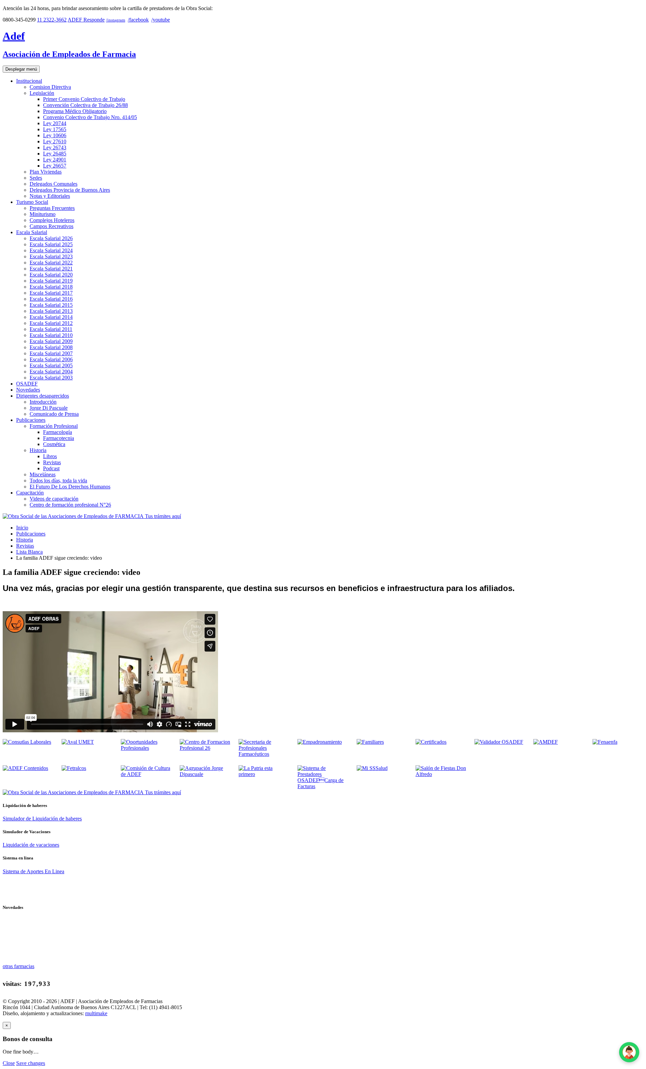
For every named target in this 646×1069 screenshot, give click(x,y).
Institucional (29, 81)
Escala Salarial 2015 (51, 305)
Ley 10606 (54, 135)
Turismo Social (32, 202)
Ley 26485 (54, 153)
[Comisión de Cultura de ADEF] (146, 774)
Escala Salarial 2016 (51, 299)
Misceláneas (43, 474)
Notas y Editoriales (50, 196)
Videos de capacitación (54, 499)
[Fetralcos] (74, 768)
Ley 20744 (54, 123)
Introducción (43, 402)
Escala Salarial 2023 (51, 256)
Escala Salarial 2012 (51, 323)
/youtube (160, 20)
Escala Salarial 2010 (51, 335)
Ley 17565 (54, 129)
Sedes (36, 178)
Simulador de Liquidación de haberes (42, 818)
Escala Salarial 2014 (51, 317)
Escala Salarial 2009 (51, 341)
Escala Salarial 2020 (51, 275)
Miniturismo (43, 214)
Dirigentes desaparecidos (42, 396)
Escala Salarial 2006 (51, 359)
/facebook (138, 20)
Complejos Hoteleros (52, 220)
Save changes (30, 1063)
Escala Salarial (31, 232)
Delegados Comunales (53, 184)
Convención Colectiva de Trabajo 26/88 (85, 105)
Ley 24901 (54, 159)
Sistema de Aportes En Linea (33, 871)
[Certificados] (431, 742)
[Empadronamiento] (319, 742)
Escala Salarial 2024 (51, 250)
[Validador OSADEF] (498, 742)
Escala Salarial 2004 (51, 371)
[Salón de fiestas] (441, 774)
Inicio (22, 527)
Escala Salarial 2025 (51, 244)
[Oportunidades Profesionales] (146, 748)
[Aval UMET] (78, 742)
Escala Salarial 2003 (51, 377)
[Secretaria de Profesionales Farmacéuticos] (264, 754)
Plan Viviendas (46, 172)
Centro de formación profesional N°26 (70, 505)
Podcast (51, 468)
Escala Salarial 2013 (51, 311)
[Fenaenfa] (605, 742)
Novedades (28, 390)
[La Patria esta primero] (264, 774)
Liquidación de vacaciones (31, 845)
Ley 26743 (54, 147)
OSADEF (27, 383)
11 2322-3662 (52, 20)
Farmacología (57, 432)
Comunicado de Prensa (54, 414)
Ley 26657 (54, 166)
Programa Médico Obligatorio (75, 111)
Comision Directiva (50, 87)
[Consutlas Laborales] (27, 742)
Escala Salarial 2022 (51, 262)
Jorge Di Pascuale (49, 408)
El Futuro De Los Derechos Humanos (70, 486)
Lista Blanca (29, 552)
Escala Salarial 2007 (51, 353)
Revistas (52, 462)
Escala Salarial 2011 (51, 329)
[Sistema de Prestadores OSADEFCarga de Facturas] (322, 786)
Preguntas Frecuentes (52, 208)
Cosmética (54, 444)
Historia (38, 450)
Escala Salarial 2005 (51, 365)
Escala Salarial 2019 (51, 281)
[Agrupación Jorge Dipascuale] (205, 774)
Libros (50, 456)
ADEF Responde (86, 20)
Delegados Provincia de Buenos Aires (70, 190)
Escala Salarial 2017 (51, 293)
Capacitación (30, 492)
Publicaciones (30, 420)
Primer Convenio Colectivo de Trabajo (84, 99)
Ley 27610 (54, 141)
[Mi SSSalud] (372, 768)
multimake (96, 1013)
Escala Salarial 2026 (51, 238)
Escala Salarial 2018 (51, 287)
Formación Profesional (54, 426)
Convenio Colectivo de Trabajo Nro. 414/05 (90, 117)
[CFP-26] (205, 748)
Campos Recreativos (51, 226)
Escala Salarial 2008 (51, 347)
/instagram (115, 20)
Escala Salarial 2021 (51, 268)
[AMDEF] (545, 742)
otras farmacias (18, 966)
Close (9, 1063)
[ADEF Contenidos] (25, 768)
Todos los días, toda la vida (58, 480)
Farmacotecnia (58, 438)
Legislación (42, 93)
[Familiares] (370, 742)
